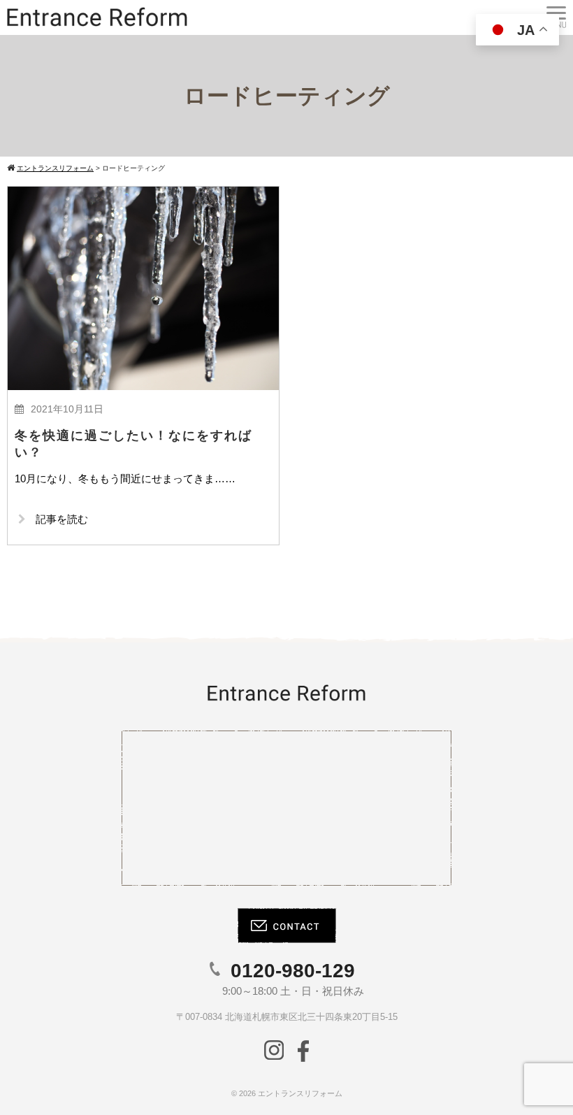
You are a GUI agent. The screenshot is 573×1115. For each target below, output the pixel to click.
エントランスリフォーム (300, 1093)
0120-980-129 (293, 970)
